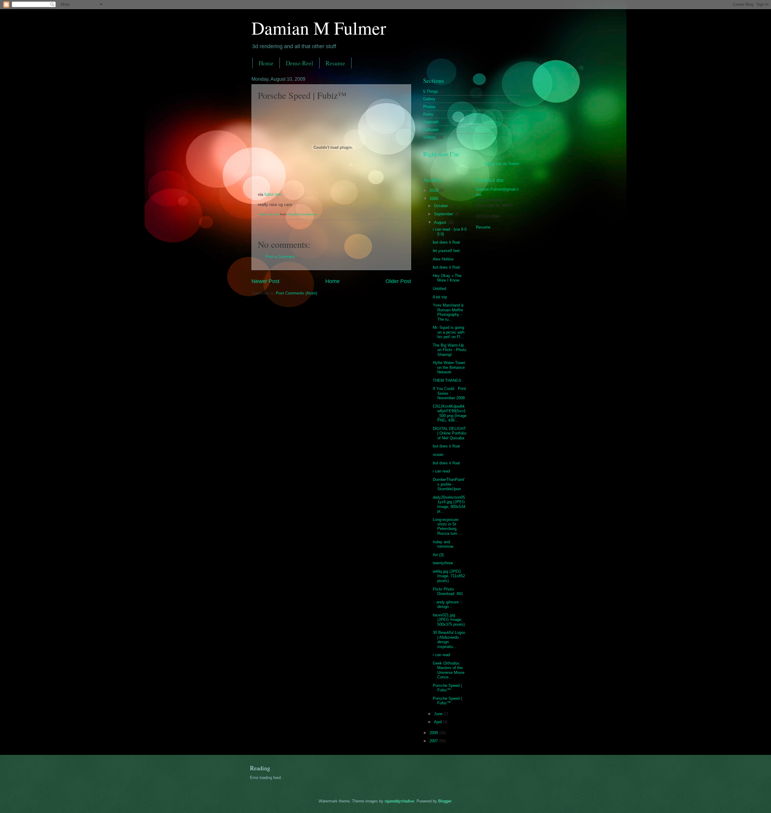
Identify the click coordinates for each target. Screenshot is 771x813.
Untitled (439, 288)
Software (431, 129)
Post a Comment (280, 256)
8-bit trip (440, 297)
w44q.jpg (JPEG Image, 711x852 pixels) (449, 576)
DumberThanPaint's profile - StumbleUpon (449, 484)
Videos (429, 137)
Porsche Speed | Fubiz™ (447, 687)
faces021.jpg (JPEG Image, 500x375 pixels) (449, 620)
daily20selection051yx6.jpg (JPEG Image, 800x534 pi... (449, 504)
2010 (434, 190)
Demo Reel (299, 63)
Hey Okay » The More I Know (447, 277)
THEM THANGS (447, 380)
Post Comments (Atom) (296, 293)
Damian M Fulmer (318, 28)
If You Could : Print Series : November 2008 (449, 393)
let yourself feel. (447, 250)
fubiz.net (272, 194)
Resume (335, 63)
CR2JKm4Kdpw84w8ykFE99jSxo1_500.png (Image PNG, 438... (450, 413)
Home (266, 63)
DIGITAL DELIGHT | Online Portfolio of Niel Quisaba (449, 433)
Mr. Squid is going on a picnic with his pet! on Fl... (448, 332)
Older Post (398, 281)
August (441, 222)
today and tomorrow (443, 544)
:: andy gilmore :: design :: (447, 604)
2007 (434, 741)
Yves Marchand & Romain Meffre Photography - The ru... (448, 312)
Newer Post (265, 281)
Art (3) (438, 555)
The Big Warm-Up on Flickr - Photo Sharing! (449, 350)
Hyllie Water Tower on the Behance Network (449, 367)
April (438, 722)
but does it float (446, 242)
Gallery (429, 99)
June (439, 714)
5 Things (430, 91)
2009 (434, 198)
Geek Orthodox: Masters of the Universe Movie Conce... (448, 670)
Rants (428, 114)
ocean (438, 454)
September (444, 214)
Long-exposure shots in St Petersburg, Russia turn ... (447, 526)
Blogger (444, 801)
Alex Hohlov (443, 259)
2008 (434, 732)
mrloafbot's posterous (302, 214)
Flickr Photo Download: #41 (448, 591)
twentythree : (444, 563)
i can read (441, 471)
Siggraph (431, 122)
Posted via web (268, 214)
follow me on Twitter (502, 163)
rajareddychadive (399, 801)
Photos (429, 106)
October (441, 206)
